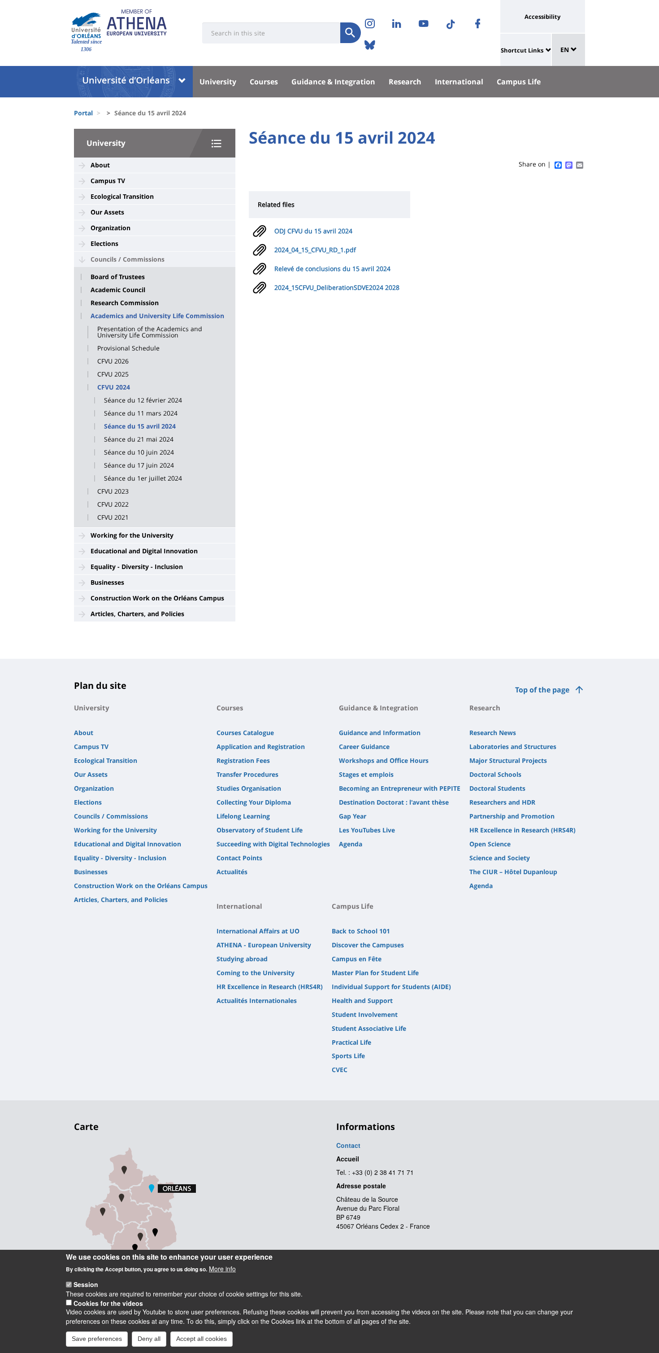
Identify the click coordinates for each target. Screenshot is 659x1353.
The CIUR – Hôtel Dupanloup (513, 871)
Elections (104, 243)
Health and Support (362, 1000)
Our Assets (107, 212)
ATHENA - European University (264, 945)
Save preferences (97, 1338)
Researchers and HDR (502, 802)
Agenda (350, 844)
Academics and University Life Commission (157, 316)
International (459, 82)
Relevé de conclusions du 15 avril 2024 (332, 268)
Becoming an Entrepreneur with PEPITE (399, 788)
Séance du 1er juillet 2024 (143, 478)
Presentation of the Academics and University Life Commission (149, 332)
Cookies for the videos (108, 1302)
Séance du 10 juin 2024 (139, 452)
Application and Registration (261, 746)
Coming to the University (256, 972)
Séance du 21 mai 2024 (138, 439)
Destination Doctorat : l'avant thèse (394, 802)
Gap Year (352, 816)
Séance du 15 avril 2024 (140, 426)
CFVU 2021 (113, 517)
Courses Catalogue (245, 732)
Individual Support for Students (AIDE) (391, 986)
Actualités (232, 871)
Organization (110, 227)
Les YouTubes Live (367, 830)
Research (405, 82)
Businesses (107, 582)
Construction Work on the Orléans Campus (157, 598)
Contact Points (239, 858)
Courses (264, 82)
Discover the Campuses (368, 945)
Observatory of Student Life (260, 830)
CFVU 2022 (113, 504)
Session (86, 1284)
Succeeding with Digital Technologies (273, 844)
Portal (83, 113)
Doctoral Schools (495, 774)
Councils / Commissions (128, 259)
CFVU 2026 (113, 361)
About (100, 165)
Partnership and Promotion (512, 816)
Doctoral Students (497, 788)
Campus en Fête (357, 959)
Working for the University (132, 535)
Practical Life (351, 1042)
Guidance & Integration (333, 82)
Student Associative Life (369, 1028)
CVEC (339, 1069)
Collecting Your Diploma (254, 802)
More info (222, 1268)
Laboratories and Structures (512, 746)
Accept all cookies (201, 1338)
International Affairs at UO (258, 931)
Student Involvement (365, 1014)
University (217, 82)
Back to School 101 (361, 931)
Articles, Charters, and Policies (137, 613)
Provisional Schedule (128, 348)
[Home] (86, 25)
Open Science (490, 844)
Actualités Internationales (257, 1000)
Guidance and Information (380, 732)
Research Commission (125, 303)
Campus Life (519, 82)
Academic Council (118, 290)
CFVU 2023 (113, 491)
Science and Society (499, 858)
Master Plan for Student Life (375, 972)
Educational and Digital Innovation (144, 551)
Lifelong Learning (243, 816)
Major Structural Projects (508, 760)
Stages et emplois (366, 774)
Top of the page (542, 690)
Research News (492, 732)
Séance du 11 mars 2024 (141, 413)
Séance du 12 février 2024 (143, 400)
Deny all (149, 1338)
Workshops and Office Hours (384, 760)
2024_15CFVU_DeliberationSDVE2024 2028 (336, 287)
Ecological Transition (122, 196)
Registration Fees (243, 760)
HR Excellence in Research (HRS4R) (522, 830)
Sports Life (348, 1055)
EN (565, 49)
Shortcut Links (522, 50)
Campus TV (108, 180)
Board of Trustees (118, 277)
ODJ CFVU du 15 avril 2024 (313, 231)
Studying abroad (242, 959)
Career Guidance (364, 746)
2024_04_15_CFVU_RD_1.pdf (315, 249)
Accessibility (542, 17)
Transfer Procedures (247, 774)
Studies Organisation (249, 788)
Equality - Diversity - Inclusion (137, 566)
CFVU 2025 (113, 374)
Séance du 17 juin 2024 (139, 465)
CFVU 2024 (113, 387)
